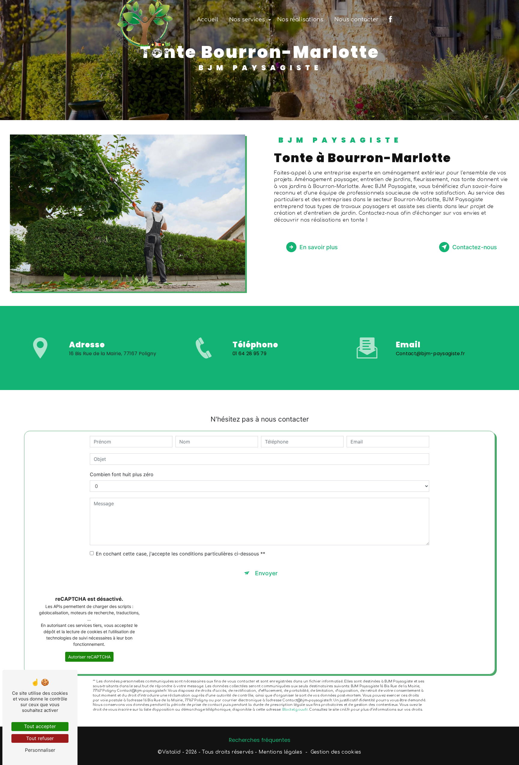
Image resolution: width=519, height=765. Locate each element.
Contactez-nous (474, 247)
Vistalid (171, 752)
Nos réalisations (300, 20)
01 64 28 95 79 (249, 353)
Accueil (207, 20)
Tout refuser (40, 738)
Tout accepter (40, 726)
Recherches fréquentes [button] (259, 740)
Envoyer (266, 573)
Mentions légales (280, 752)
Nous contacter (356, 20)
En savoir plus (318, 247)
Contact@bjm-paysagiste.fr (430, 353)
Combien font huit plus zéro (121, 474)
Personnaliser (40, 750)
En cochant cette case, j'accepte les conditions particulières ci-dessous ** (180, 554)
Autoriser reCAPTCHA (89, 656)
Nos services (247, 20)
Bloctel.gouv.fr (295, 710)
